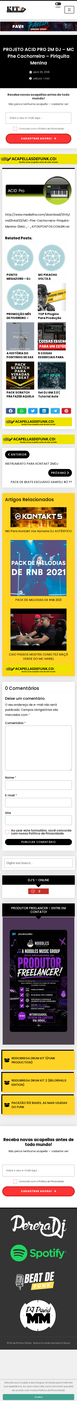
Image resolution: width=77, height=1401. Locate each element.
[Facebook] (10, 411)
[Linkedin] (44, 411)
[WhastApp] (22, 411)
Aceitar (39, 1397)
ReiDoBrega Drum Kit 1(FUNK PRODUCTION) (33, 1060)
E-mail (11, 795)
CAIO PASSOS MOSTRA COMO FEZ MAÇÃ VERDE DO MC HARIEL (38, 656)
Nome (10, 777)
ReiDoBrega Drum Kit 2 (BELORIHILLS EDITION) (39, 1082)
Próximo (58, 473)
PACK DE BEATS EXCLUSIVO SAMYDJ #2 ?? (41, 482)
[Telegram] (55, 411)
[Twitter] (33, 411)
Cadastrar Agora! (37, 138)
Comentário (15, 723)
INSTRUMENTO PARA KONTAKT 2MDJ (31, 464)
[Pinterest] (66, 411)
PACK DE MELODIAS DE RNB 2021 (38, 600)
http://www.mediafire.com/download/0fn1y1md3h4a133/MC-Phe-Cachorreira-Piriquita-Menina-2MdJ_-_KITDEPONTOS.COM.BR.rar (37, 220)
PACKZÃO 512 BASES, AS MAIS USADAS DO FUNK (39, 1105)
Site (8, 813)
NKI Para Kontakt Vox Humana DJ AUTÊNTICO (38, 531)
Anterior (19, 454)
